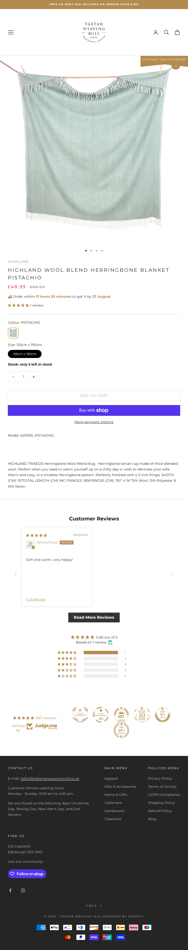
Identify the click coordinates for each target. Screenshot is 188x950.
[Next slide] (172, 574)
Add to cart (94, 395)
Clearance (113, 819)
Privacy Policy (160, 778)
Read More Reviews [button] (94, 617)
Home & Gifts (116, 794)
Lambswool (114, 811)
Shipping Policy (161, 803)
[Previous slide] (16, 574)
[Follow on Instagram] (23, 890)
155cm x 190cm (25, 353)
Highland (18, 261)
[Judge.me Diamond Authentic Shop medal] (80, 715)
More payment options (94, 422)
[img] (36, 535)
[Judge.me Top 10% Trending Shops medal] (121, 730)
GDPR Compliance (164, 794)
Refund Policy (160, 811)
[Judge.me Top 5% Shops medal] (162, 715)
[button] (19, 305)
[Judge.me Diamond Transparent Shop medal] (101, 715)
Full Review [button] (36, 599)
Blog (152, 819)
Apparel (111, 778)
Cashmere (113, 803)
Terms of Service (162, 786)
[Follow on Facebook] (10, 890)
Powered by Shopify (123, 916)
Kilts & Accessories (120, 786)
